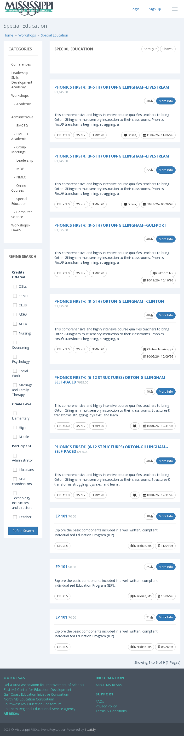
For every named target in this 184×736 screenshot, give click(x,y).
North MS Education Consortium (29, 699)
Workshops (27, 35)
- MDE (17, 168)
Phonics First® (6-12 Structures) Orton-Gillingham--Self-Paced (111, 380)
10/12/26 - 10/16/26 (159, 280)
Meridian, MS (142, 546)
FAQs (100, 701)
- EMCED (19, 125)
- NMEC (18, 177)
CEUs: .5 (62, 546)
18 (148, 516)
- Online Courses (18, 188)
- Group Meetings (18, 149)
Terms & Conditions (111, 711)
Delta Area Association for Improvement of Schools (44, 684)
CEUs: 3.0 (63, 135)
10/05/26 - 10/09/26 (159, 356)
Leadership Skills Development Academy (21, 79)
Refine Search (23, 530)
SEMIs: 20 (98, 135)
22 (148, 170)
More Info (166, 101)
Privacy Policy (106, 706)
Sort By (149, 49)
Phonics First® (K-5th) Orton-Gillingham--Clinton (109, 301)
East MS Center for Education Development (37, 689)
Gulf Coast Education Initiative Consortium (36, 694)
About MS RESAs (109, 684)
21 (148, 617)
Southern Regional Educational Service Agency (39, 708)
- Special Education (19, 201)
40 (148, 239)
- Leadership (22, 160)
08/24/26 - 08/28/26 (159, 204)
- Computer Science (21, 214)
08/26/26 (166, 647)
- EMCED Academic (19, 136)
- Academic (21, 104)
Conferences (21, 64)
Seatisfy (90, 729)
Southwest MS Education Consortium (33, 704)
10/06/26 (166, 596)
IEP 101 (60, 516)
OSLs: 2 (81, 135)
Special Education (54, 35)
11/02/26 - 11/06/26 (159, 135)
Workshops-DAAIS (20, 227)
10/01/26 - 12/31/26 (159, 426)
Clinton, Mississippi (159, 349)
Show (166, 49)
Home (8, 35)
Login (135, 9)
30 (148, 101)
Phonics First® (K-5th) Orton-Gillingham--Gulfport (110, 225)
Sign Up (155, 9)
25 (148, 567)
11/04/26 (166, 546)
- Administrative (22, 114)
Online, (132, 135)
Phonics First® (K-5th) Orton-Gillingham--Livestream (111, 87)
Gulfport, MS (164, 273)
